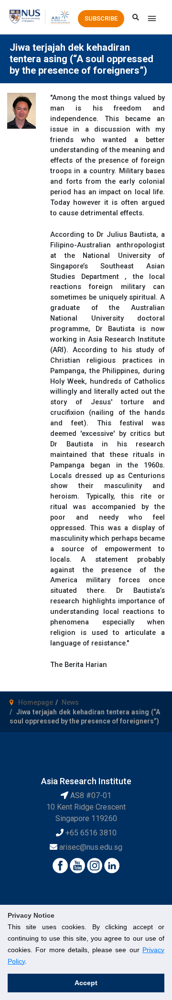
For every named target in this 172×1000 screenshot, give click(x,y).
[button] (101, 18)
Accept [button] (86, 983)
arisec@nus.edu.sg (90, 847)
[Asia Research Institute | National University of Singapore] (60, 16)
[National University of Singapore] (25, 16)
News (70, 702)
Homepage (35, 702)
